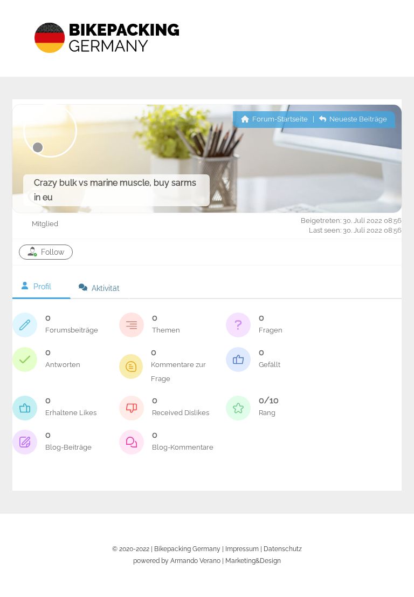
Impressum (242, 549)
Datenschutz (283, 549)
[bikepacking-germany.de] (106, 63)
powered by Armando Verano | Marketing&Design (207, 561)
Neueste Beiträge (357, 119)
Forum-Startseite (279, 119)
